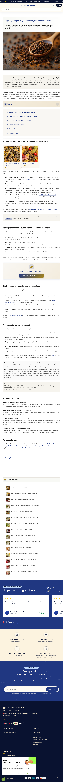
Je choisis (18, 773)
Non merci (7, 773)
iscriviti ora (51, 689)
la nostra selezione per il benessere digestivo (41, 446)
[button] (3, 779)
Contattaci (7, 752)
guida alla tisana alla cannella (51, 444)
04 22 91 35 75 (51, 657)
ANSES (52, 355)
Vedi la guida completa (11, 458)
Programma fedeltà (7, 735)
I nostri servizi (8, 728)
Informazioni (37, 728)
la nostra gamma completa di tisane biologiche (19, 448)
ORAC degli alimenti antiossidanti (47, 195)
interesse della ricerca (30, 179)
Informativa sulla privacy (46, 693)
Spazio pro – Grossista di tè (9, 732)
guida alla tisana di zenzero (13, 446)
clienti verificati (13, 1)
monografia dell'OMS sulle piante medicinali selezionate (43, 209)
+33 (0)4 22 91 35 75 (54, 1)
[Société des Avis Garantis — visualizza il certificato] (8, 622)
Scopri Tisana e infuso (27, 275)
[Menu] (2, 5)
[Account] (53, 5)
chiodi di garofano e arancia (15, 315)
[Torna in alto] (58, 778)
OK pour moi (30, 773)
